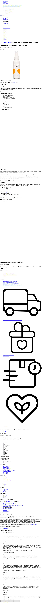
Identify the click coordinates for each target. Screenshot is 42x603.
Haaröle (4, 275)
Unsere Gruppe (5, 489)
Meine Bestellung (6, 467)
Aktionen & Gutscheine (7, 471)
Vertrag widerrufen (3, 512)
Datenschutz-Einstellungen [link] (7, 507)
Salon (4, 485)
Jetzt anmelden (5, 19)
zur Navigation (5, 1)
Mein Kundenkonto (6, 466)
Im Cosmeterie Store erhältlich (6, 199)
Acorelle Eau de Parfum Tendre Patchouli (10, 281)
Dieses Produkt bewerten (5, 264)
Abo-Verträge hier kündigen (7, 508)
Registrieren (5, 478)
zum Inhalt (4, 2)
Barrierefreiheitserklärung (7, 506)
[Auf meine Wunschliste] (0, 91)
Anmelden (4, 477)
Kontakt (6, 12)
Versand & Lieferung (6, 469)
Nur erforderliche (8, 526)
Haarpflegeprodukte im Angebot (8, 272)
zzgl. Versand (15, 82)
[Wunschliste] (3, 25)
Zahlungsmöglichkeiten (7, 468)
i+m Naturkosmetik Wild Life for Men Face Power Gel (12, 285)
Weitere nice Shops (6, 511)
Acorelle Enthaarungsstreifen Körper (9, 284)
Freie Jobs (4, 491)
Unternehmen (5, 510)
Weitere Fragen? (5, 472)
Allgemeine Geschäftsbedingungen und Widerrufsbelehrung (13, 505)
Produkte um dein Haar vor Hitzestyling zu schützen (12, 273)
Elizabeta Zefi (5, 42)
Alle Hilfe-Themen (8, 13)
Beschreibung (3, 169)
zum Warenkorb (5, 3)
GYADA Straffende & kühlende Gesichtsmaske (11, 283)
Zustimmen (2, 526)
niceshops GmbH (8, 501)
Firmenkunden (5, 473)
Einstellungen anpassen (15, 526)
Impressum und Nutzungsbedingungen (9, 503)
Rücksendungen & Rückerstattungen (9, 470)
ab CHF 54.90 (12, 5)
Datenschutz (5, 504)
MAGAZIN (5, 484)
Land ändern (11, 499)
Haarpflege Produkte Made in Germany (9, 274)
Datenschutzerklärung (33, 524)
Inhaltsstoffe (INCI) (4, 195)
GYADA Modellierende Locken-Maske (9, 282)
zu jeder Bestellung (12, 6)
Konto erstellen (5, 23)
